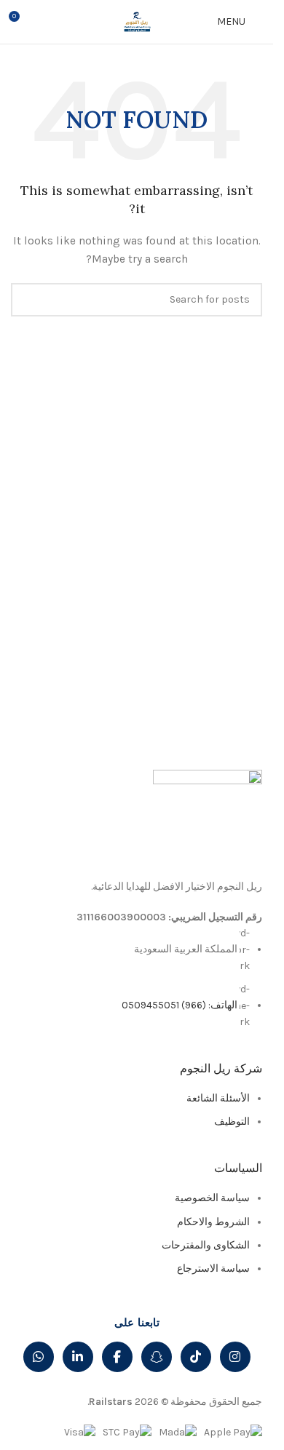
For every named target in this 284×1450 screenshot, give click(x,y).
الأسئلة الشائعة (218, 1098)
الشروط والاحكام (213, 1222)
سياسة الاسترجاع (213, 1268)
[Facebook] (117, 1357)
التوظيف (232, 1121)
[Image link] (207, 823)
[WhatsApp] (38, 1357)
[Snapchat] (156, 1357)
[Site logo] (136, 21)
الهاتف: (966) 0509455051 (179, 1005)
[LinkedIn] (78, 1357)
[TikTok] (196, 1357)
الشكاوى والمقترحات (206, 1245)
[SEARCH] (27, 299)
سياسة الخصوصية (212, 1198)
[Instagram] (235, 1357)
